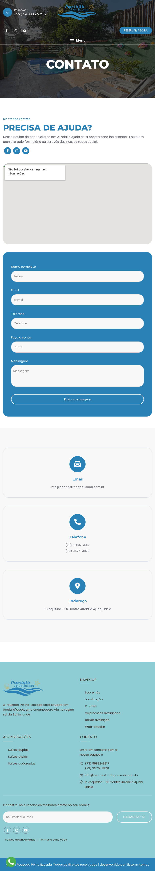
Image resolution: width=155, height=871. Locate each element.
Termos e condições (53, 840)
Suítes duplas (18, 750)
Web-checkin (95, 727)
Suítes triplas (18, 756)
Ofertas (91, 706)
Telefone (18, 314)
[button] (77, 40)
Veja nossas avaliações (102, 713)
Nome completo (23, 266)
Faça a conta (21, 337)
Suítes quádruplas (21, 763)
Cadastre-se (134, 817)
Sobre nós (92, 692)
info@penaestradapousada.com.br (111, 775)
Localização (94, 699)
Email (15, 290)
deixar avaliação (97, 720)
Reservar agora (136, 30)
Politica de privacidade (20, 840)
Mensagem (19, 361)
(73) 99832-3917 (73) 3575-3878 (97, 765)
